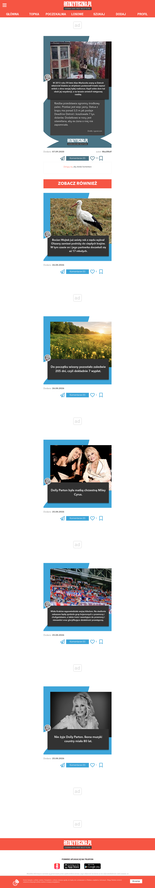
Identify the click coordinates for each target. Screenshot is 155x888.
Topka (34, 14)
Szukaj (99, 14)
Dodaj (121, 14)
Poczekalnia (56, 14)
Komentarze (77, 158)
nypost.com (97, 131)
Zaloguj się (68, 167)
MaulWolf (107, 152)
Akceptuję (136, 881)
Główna (12, 14)
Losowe (77, 14)
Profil (142, 14)
